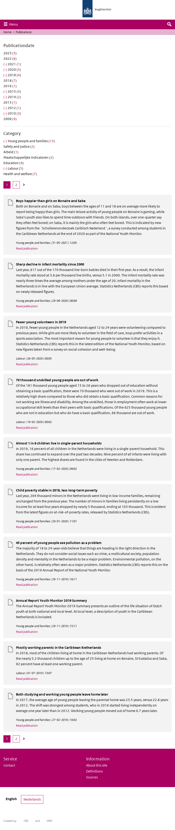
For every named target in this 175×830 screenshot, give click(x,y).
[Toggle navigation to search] (169, 24)
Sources (92, 777)
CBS (26, 821)
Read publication (27, 248)
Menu (14, 24)
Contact (9, 765)
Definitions (94, 771)
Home (7, 32)
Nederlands (32, 799)
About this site (96, 765)
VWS (49, 821)
